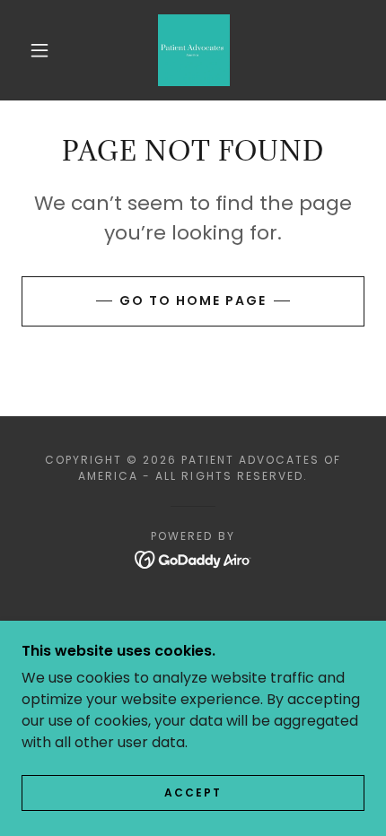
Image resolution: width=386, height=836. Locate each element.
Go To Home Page (193, 300)
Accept (193, 792)
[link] (194, 50)
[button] (39, 50)
